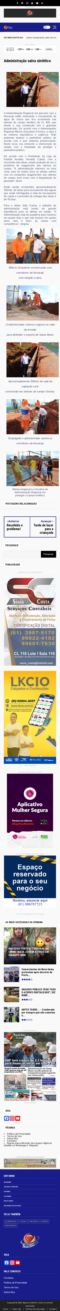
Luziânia (7, 1196)
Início (5, 1309)
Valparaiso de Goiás (12, 1206)
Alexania (7, 1182)
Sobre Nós (12, 1138)
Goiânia (7, 1191)
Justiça (23, 1221)
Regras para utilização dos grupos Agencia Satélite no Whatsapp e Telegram (28, 1144)
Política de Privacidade (18, 1134)
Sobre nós (16, 1309)
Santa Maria (10, 1225)
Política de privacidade (35, 1309)
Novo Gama (8, 1201)
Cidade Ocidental (11, 1187)
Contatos (12, 1140)
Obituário (34, 1221)
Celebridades (10, 1221)
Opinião (44, 1221)
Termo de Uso (14, 1136)
